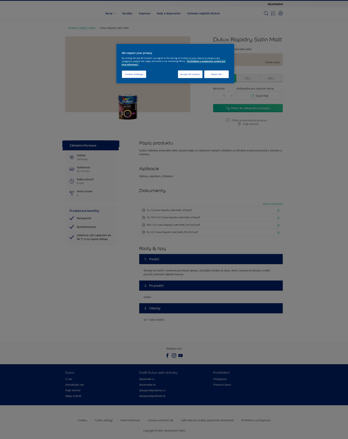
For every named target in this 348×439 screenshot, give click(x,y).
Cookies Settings (134, 74)
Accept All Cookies (190, 74)
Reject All (216, 74)
